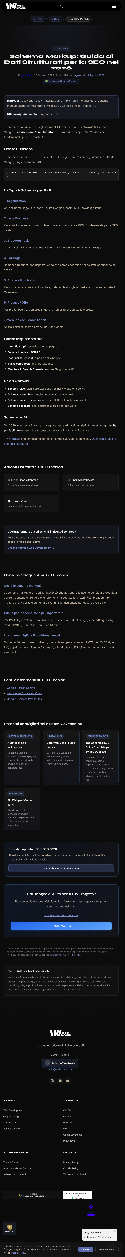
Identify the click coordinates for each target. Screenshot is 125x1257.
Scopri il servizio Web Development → (31, 547)
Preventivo (69, 1140)
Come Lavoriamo (72, 1134)
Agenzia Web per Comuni (17, 1168)
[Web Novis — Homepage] (60, 1033)
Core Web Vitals (18, 501)
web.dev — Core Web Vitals (24, 693)
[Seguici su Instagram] (52, 1081)
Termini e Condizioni (74, 1174)
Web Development (13, 1110)
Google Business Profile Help (25, 699)
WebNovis (26, 75)
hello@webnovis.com (60, 1069)
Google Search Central (21, 687)
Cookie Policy (70, 1168)
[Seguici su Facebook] (60, 1081)
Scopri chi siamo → (69, 989)
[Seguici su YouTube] (68, 1081)
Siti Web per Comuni (14, 1174)
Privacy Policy (70, 1162)
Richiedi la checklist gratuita (61, 868)
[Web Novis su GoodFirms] (31, 1228)
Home (39, 19)
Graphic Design (11, 1116)
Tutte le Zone (10, 1162)
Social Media (10, 1122)
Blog (56, 19)
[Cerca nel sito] (61, 6)
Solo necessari (107, 1249)
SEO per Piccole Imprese (23, 479)
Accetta (86, 1249)
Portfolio (68, 1122)
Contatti (67, 1116)
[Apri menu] (114, 6)
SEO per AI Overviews (80, 479)
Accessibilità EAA (12, 1128)
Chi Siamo (69, 1110)
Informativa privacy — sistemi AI (65, 955)
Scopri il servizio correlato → (61, 915)
